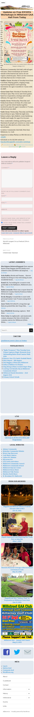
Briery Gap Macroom (10, 453)
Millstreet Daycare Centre (12, 468)
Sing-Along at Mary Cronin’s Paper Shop (17, 367)
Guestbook (7, 681)
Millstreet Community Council (13, 463)
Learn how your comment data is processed (16, 233)
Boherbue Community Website (13, 451)
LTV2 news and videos (11, 461)
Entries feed (7, 668)
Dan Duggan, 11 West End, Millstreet (15, 362)
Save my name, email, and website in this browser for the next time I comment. (15, 219)
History (5, 693)
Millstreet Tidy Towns (11, 472)
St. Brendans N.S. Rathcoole (12, 476)
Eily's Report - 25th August (12, 360)
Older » (30, 324)
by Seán (11, 145)
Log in (5, 666)
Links (4, 706)
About (5, 676)
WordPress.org (8, 672)
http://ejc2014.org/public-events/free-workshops (15, 142)
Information (7, 689)
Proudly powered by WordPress (20, 711)
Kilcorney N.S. (8, 459)
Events (5, 702)
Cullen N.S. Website (9, 457)
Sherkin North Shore (10, 474)
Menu (3, 2)
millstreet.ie (7, 698)
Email (3, 202)
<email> (3, 137)
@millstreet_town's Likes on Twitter (14, 340)
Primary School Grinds (11, 377)
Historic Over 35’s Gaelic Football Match (17, 358)
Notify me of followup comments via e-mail (16, 192)
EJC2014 (23, 146)
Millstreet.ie (6, 711)
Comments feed (8, 670)
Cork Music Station (9, 455)
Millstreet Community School (13, 466)
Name (3, 196)
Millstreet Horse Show (11, 470)
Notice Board (29, 145)
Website (4, 209)
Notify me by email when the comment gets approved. (16, 223)
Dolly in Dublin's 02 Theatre (13, 364)
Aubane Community (10, 449)
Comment (5, 167)
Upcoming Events (14, 146)
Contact (6, 685)
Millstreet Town (20, 145)
